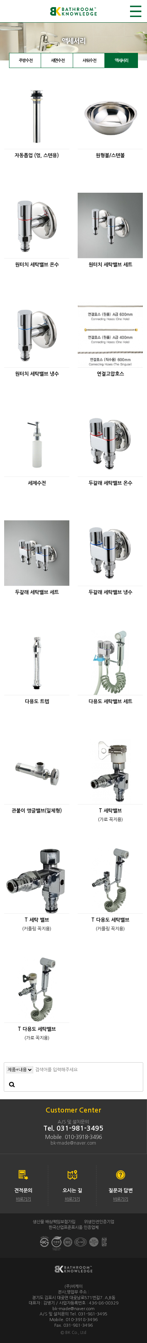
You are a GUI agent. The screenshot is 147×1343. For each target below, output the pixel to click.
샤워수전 (89, 61)
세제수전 (37, 483)
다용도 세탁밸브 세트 (110, 701)
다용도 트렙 (37, 701)
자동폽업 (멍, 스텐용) (37, 155)
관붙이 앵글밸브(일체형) (37, 810)
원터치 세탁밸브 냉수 (37, 373)
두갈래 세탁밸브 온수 (110, 483)
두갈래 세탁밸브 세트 (37, 592)
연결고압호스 (110, 373)
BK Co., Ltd (75, 1333)
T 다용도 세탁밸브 (110, 920)
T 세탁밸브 (110, 810)
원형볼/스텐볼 (110, 155)
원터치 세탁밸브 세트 (110, 264)
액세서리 (121, 61)
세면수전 (57, 61)
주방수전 (25, 61)
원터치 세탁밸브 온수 (37, 264)
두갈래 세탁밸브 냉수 (110, 592)
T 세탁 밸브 (36, 920)
